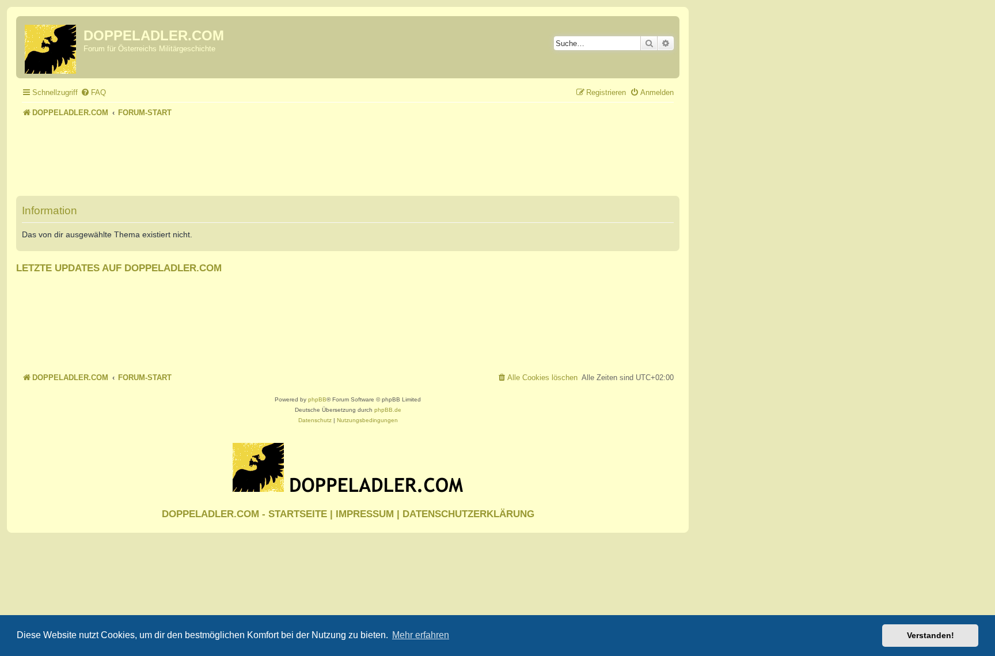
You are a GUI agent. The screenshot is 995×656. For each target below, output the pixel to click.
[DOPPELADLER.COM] (51, 47)
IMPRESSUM (365, 514)
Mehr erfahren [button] (420, 635)
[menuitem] (93, 92)
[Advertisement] (347, 152)
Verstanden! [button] (930, 635)
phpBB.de (387, 410)
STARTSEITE (297, 514)
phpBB (317, 399)
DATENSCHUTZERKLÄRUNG (468, 514)
